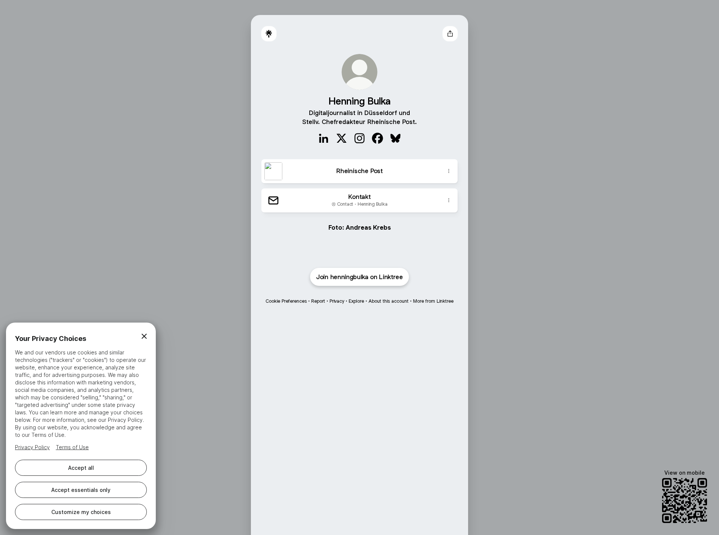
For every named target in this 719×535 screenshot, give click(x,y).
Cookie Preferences (286, 301)
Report (318, 301)
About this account (388, 301)
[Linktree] (268, 33)
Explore (356, 301)
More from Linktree (433, 301)
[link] (324, 138)
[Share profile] (450, 33)
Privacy (337, 301)
